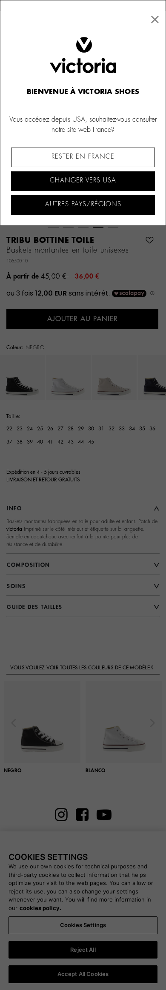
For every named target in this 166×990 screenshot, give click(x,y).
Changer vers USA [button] (83, 180)
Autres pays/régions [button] (83, 204)
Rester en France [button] (83, 157)
